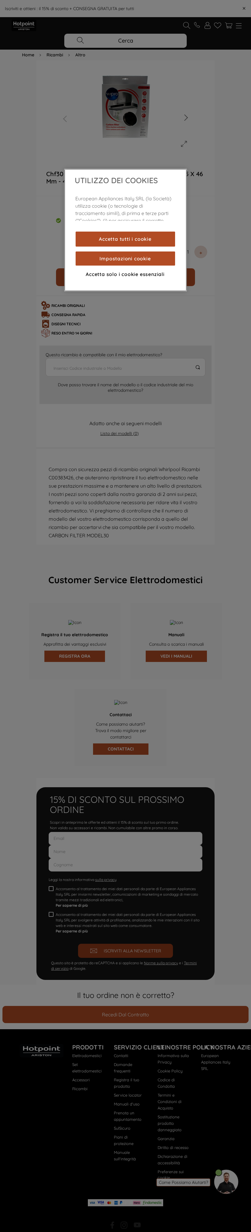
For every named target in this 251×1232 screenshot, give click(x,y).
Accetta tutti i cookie (125, 239)
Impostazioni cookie (125, 258)
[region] (125, 230)
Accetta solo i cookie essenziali (125, 274)
